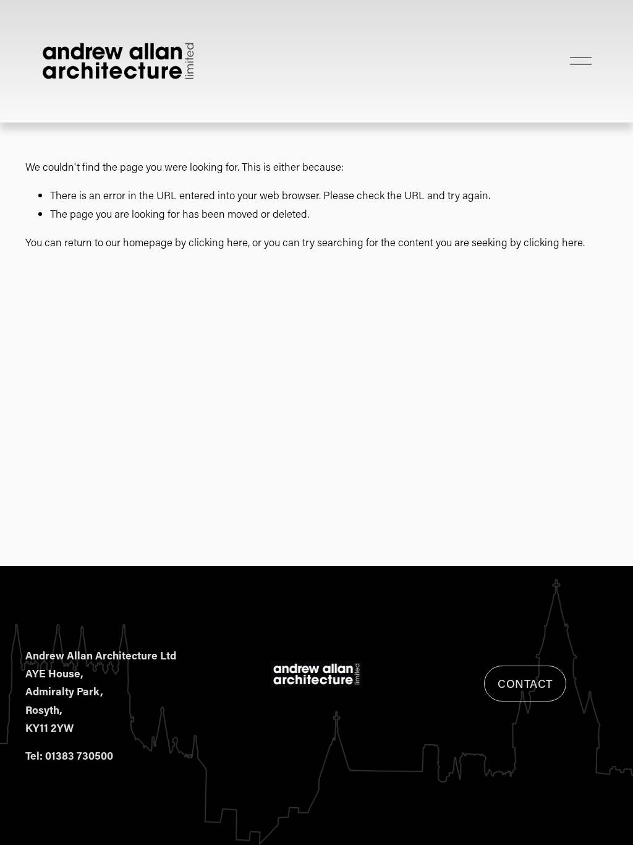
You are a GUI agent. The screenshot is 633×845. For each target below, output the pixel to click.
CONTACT (525, 683)
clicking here (218, 242)
